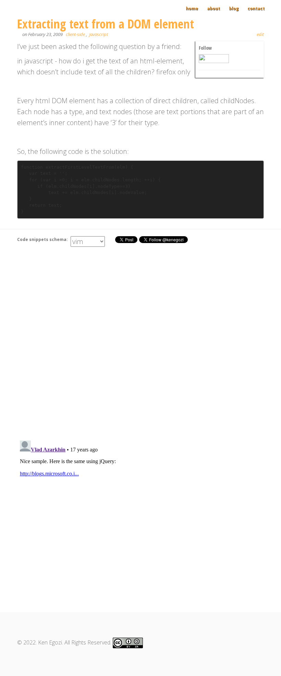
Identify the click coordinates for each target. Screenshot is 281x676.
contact (256, 8)
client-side (75, 34)
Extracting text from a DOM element (105, 23)
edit (260, 34)
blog (234, 8)
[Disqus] (140, 345)
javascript (98, 34)
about (213, 8)
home (192, 8)
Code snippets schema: (43, 239)
